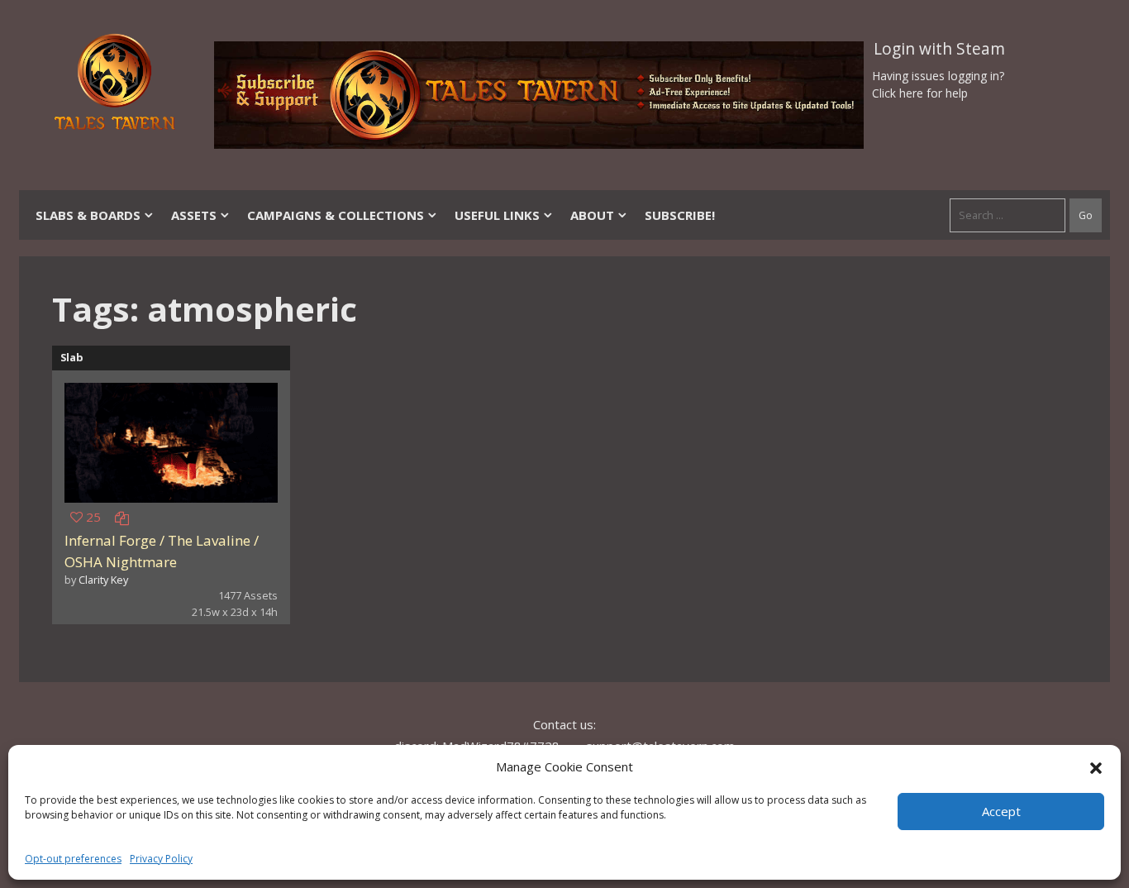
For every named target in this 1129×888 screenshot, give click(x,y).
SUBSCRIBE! (680, 215)
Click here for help (920, 93)
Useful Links (497, 215)
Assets (194, 215)
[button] (1096, 766)
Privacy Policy (161, 859)
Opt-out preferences (73, 859)
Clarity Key (103, 579)
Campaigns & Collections (335, 215)
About (592, 215)
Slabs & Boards (88, 215)
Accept (1001, 811)
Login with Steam (939, 49)
